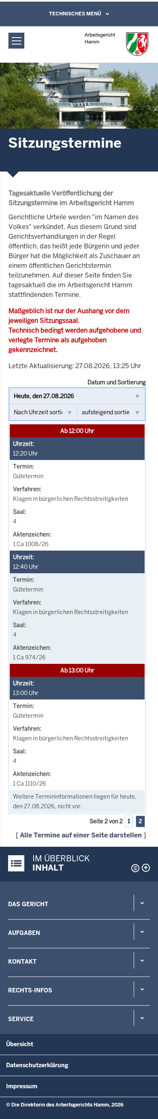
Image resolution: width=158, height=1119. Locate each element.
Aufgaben (24, 933)
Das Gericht (28, 904)
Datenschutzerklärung (37, 1065)
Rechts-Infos (30, 990)
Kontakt (22, 961)
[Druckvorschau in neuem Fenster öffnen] (134, 868)
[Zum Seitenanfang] (146, 868)
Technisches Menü (75, 14)
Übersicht (19, 1044)
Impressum (21, 1086)
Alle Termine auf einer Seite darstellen (81, 835)
